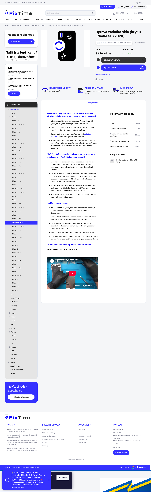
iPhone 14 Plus (16, 181)
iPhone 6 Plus (16, 275)
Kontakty (45, 446)
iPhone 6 (15, 279)
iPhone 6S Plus (16, 268)
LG (12, 343)
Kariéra (44, 442)
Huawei (13, 309)
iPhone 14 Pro (16, 177)
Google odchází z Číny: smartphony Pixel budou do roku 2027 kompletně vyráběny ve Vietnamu (22, 449)
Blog (41, 2)
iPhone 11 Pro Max (18, 226)
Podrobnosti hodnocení (124, 42)
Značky (12, 373)
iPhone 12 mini (16, 219)
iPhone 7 (15, 264)
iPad (13, 294)
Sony (12, 324)
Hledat (93, 13)
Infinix (13, 358)
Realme (13, 332)
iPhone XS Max (17, 237)
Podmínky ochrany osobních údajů (53, 439)
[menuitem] (8, 20)
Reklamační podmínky (49, 436)
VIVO (12, 351)
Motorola (14, 354)
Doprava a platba (47, 429)
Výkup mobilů (82, 442)
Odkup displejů (32, 2)
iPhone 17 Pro (16, 128)
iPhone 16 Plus (16, 151)
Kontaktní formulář (121, 452)
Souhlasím (63, 478)
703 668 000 (117, 433)
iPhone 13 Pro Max (18, 192)
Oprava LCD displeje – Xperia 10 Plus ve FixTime (21, 79)
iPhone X (15, 249)
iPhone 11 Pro (16, 230)
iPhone (14, 117)
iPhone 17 (15, 136)
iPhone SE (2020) (17, 222)
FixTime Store (71, 460)
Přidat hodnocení (15, 41)
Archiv (14, 93)
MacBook (15, 302)
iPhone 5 (15, 290)
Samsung (14, 305)
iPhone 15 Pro (16, 162)
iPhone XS (15, 241)
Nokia (13, 328)
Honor (13, 313)
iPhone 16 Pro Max (18, 143)
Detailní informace (102, 74)
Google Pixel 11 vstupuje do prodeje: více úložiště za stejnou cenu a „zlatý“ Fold (22, 430)
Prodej (12, 362)
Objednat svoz (109, 67)
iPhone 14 (15, 185)
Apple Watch (16, 298)
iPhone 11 (15, 234)
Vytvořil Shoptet (125, 467)
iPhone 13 (15, 200)
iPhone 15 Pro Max (18, 158)
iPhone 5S (15, 287)
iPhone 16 (15, 154)
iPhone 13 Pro (16, 196)
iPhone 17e (15, 121)
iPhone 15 (15, 170)
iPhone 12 (15, 215)
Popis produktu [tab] (92, 103)
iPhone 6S (15, 272)
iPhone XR (15, 245)
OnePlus (13, 339)
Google (13, 336)
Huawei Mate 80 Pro (17, 370)
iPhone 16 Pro (16, 147)
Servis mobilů (14, 109)
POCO (13, 321)
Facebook (116, 444)
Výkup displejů (82, 439)
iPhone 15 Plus (16, 166)
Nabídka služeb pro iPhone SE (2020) (126, 161)
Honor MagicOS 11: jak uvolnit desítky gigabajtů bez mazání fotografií (22, 436)
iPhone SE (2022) (17, 188)
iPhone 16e (15, 139)
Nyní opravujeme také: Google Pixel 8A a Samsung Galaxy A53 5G (20, 72)
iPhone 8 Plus (16, 253)
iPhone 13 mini (16, 204)
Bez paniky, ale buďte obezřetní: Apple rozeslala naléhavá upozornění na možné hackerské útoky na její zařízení (22, 443)
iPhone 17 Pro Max (18, 124)
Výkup (23, 2)
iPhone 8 (15, 256)
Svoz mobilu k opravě (84, 436)
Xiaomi (13, 317)
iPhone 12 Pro (16, 211)
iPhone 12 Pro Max (18, 207)
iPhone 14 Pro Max (18, 173)
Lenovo (13, 347)
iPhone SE (15, 283)
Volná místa (81, 429)
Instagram (116, 447)
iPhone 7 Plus (16, 260)
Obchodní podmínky (48, 433)
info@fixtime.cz (118, 429)
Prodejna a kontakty (11, 2)
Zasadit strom (15, 366)
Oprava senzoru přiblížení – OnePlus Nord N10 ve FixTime (20, 86)
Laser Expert (80, 460)
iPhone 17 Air (16, 132)
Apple (13, 113)
